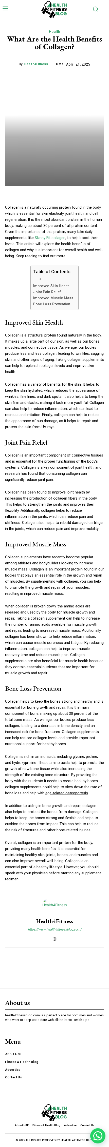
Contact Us (13, 1077)
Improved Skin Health (51, 286)
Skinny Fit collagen (50, 237)
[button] (97, 1135)
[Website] (55, 938)
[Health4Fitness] (54, 905)
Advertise (13, 1070)
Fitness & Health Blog (21, 1062)
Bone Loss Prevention (51, 304)
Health (54, 32)
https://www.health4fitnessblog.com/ (54, 929)
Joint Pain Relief (47, 292)
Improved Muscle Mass (53, 298)
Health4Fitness (36, 64)
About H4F (13, 1054)
